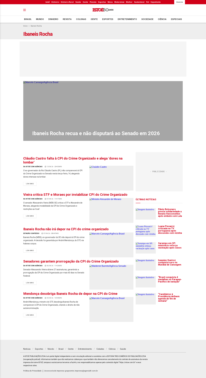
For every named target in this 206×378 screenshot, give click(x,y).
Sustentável (139, 2)
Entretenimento (127, 19)
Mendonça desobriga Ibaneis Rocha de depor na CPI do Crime (70, 294)
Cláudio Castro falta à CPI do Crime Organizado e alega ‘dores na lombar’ (72, 160)
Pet (147, 2)
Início (25, 26)
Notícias (27, 349)
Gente (85, 2)
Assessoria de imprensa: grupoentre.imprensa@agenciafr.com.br (71, 371)
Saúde (78, 2)
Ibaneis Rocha (36, 26)
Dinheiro (55, 2)
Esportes (102, 2)
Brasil (28, 19)
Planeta (93, 2)
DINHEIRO (53, 19)
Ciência (162, 19)
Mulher (129, 2)
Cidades (100, 349)
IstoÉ (47, 2)
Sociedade (147, 19)
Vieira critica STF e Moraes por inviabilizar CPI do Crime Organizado (75, 195)
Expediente (156, 2)
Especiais (176, 19)
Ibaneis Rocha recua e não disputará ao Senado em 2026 (96, 133)
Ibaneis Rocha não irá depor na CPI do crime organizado (66, 229)
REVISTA (67, 19)
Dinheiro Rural (67, 2)
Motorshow (119, 2)
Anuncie (179, 2)
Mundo (40, 19)
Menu (110, 2)
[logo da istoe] (103, 10)
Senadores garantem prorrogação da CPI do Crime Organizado (71, 261)
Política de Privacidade (32, 371)
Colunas (81, 19)
